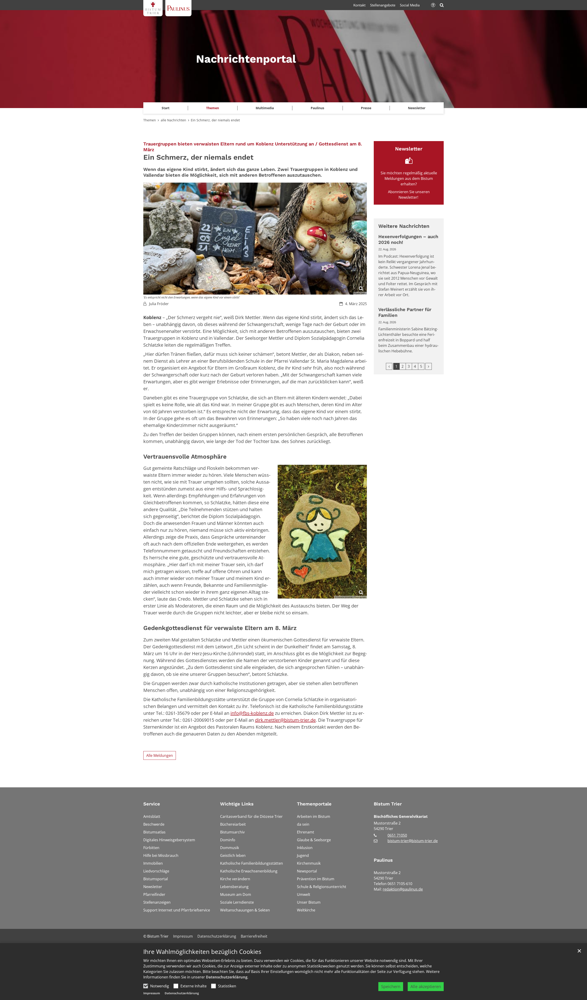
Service (151, 804)
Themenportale (314, 804)
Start (165, 108)
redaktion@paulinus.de (403, 889)
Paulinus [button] (317, 108)
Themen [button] (212, 108)
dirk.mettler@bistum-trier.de (285, 720)
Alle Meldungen (159, 755)
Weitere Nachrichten (403, 226)
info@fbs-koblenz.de (252, 713)
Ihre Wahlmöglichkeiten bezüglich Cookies (202, 951)
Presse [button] (366, 108)
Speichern (390, 986)
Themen (149, 120)
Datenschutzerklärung (226, 977)
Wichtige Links (237, 804)
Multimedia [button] (265, 108)
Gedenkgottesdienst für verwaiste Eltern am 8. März (221, 627)
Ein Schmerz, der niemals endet (216, 120)
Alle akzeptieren (425, 986)
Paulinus (383, 860)
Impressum (151, 993)
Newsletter (416, 108)
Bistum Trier (388, 804)
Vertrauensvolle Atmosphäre (185, 456)
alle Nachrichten (173, 120)
